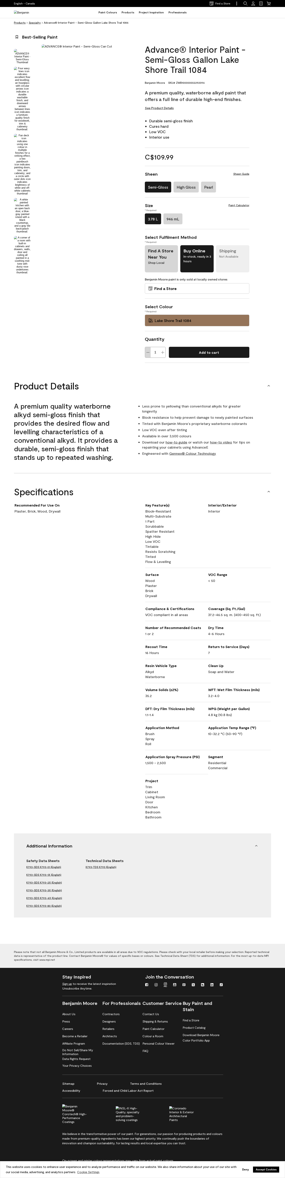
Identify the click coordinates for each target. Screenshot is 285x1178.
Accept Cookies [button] (266, 1169)
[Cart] (268, 3)
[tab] (22, 56)
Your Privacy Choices (77, 1065)
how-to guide (176, 442)
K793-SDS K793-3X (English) (44, 890)
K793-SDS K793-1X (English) (43, 874)
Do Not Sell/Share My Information (77, 1052)
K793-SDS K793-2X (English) (44, 882)
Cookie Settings (88, 1172)
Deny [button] (245, 1169)
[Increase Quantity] (162, 352)
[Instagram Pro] (165, 985)
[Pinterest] (184, 985)
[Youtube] (174, 985)
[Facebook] (146, 985)
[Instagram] (156, 985)
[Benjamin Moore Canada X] (193, 985)
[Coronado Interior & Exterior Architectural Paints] (188, 1113)
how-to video (221, 442)
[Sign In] (253, 3)
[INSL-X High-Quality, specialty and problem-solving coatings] (134, 1113)
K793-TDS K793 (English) (101, 867)
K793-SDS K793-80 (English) (44, 905)
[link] (261, 3)
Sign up (67, 984)
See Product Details (159, 108)
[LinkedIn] (211, 985)
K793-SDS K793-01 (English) (43, 867)
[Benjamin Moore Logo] (26, 12)
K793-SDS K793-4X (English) (44, 898)
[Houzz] (202, 985)
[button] (245, 3)
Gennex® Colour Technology (192, 453)
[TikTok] (221, 985)
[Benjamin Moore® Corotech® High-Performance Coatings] (81, 1113)
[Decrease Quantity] (148, 352)
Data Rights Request (76, 1059)
